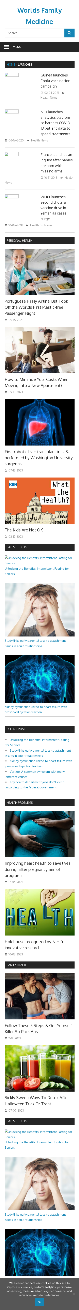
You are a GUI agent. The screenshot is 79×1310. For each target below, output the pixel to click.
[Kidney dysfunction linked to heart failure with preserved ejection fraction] (40, 701)
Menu (17, 46)
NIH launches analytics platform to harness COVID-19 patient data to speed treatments (56, 123)
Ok (39, 1302)
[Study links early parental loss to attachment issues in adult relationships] (40, 635)
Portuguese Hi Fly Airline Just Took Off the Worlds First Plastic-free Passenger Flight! (36, 307)
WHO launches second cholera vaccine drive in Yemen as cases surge (53, 208)
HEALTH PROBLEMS (20, 802)
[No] (74, 1294)
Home (11, 64)
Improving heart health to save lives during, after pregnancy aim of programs (37, 869)
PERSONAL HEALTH (19, 240)
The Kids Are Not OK (24, 529)
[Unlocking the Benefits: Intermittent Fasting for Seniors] (40, 563)
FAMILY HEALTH (17, 965)
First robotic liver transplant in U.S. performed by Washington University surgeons (39, 457)
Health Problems (41, 225)
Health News (49, 97)
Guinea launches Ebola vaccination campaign (55, 80)
